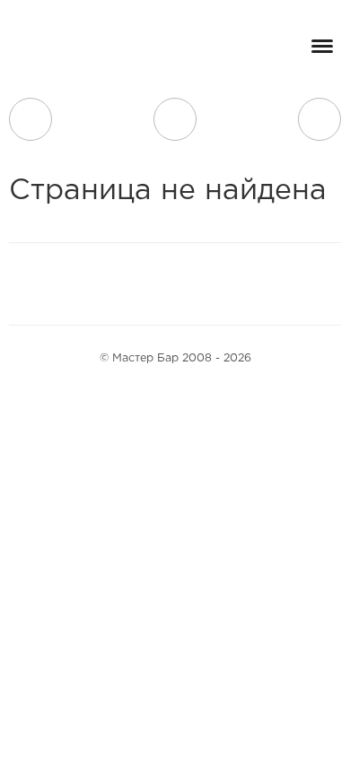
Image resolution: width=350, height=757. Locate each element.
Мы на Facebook (101, 283)
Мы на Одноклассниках (184, 283)
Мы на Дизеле (237, 283)
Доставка (30, 119)
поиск (175, 119)
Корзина (319, 119)
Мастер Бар (76, 51)
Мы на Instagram (142, 283)
